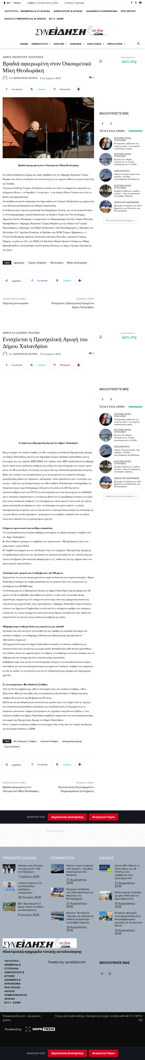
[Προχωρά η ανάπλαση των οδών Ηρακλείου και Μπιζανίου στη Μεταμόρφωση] (105, 206)
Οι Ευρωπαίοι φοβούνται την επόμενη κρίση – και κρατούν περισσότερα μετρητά (127, 146)
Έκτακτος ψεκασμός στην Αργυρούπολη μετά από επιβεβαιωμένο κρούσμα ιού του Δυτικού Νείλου (128, 919)
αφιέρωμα (19, 262)
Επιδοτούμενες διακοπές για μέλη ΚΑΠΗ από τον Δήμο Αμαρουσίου (128, 895)
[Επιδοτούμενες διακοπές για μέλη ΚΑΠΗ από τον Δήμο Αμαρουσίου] (105, 895)
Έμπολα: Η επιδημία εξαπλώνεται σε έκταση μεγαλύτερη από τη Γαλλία (125, 162)
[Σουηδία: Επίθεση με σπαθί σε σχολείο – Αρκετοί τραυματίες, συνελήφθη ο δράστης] (105, 191)
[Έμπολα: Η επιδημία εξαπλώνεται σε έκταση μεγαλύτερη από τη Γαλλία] (105, 159)
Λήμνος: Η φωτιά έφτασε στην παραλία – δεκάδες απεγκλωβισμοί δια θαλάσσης (127, 176)
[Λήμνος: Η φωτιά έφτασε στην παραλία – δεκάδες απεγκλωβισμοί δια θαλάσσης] (105, 175)
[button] (139, 44)
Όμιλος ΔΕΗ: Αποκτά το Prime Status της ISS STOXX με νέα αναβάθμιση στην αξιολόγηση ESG (127, 872)
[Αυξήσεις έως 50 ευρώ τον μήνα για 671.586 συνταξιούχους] (9, 868)
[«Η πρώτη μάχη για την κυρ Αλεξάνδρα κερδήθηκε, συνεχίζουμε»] (9, 886)
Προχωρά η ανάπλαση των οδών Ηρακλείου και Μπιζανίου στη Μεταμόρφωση (127, 208)
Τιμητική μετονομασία (15, 303)
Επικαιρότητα (122, 171)
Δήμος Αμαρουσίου (15, 57)
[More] (79, 89)
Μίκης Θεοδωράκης (77, 262)
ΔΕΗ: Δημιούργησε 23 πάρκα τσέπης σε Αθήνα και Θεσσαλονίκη (30, 906)
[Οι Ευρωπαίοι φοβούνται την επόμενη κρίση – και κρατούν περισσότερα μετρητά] (105, 143)
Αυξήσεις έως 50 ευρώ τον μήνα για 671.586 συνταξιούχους (30, 868)
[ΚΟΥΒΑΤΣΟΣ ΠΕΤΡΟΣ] (6, 78)
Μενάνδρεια (56, 262)
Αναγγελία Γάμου (103, 1053)
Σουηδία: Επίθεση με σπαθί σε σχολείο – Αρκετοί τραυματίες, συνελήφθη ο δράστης (127, 193)
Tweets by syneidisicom (66, 962)
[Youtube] (140, 3)
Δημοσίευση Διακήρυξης (67, 1053)
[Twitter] (136, 3)
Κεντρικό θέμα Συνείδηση (122, 139)
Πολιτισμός (36, 57)
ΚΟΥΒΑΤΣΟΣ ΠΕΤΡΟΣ (26, 78)
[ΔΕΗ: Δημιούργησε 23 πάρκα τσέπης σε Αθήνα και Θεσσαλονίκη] (9, 906)
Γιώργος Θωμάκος (37, 262)
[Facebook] (132, 3)
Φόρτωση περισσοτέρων (119, 220)
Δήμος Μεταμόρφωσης (126, 202)
